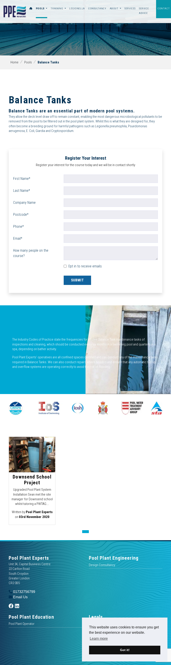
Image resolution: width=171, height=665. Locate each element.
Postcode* (20, 214)
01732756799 (23, 592)
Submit (77, 280)
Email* (17, 238)
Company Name (24, 202)
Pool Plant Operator (22, 624)
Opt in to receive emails (85, 266)
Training (57, 8)
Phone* (18, 226)
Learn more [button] (99, 638)
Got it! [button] (125, 650)
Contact (163, 8)
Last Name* (21, 190)
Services (130, 8)
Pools (40, 8)
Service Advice (144, 11)
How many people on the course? (30, 253)
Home (14, 62)
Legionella (77, 8)
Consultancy (97, 8)
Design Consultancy (102, 565)
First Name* (21, 179)
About (114, 8)
